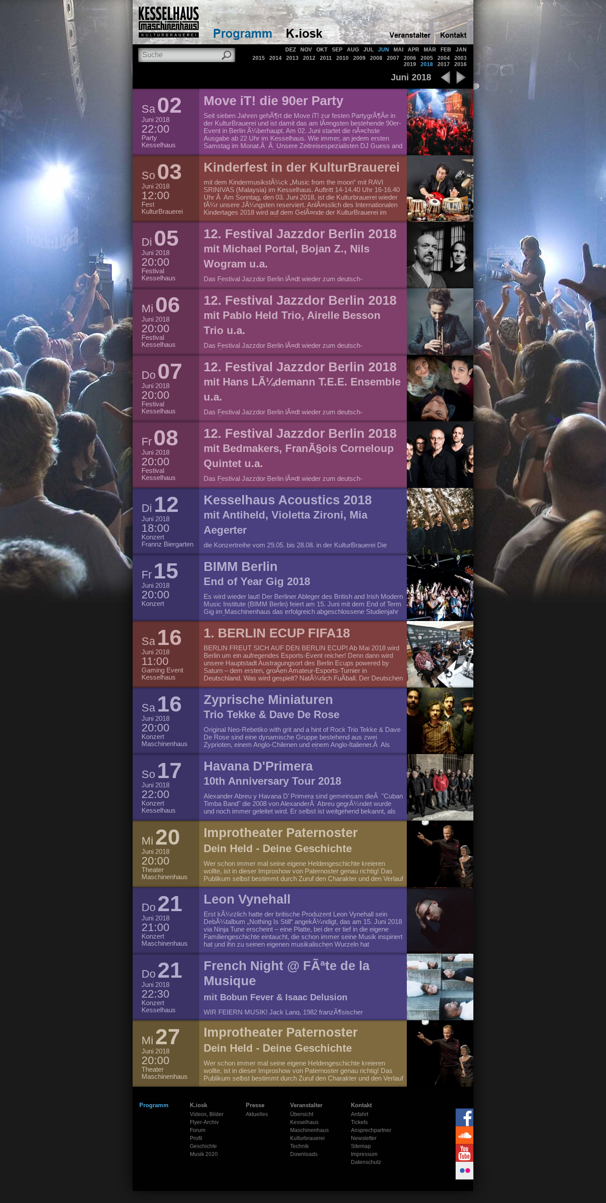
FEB (446, 50)
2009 (359, 58)
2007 (393, 58)
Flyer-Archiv (204, 1122)
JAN (461, 50)
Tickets (359, 1122)
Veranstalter (306, 1105)
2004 (443, 58)
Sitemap (361, 1146)
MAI (398, 50)
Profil (196, 1138)
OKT (321, 50)
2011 (326, 58)
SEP (337, 50)
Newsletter (364, 1138)
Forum (197, 1130)
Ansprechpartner (371, 1130)
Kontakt (361, 1105)
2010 (342, 58)
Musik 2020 (204, 1154)
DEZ (290, 50)
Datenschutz (366, 1162)
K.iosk (198, 1105)
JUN (383, 50)
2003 (460, 58)
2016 (460, 64)
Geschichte (203, 1146)
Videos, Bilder (207, 1114)
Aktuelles (257, 1114)
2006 (410, 58)
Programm (154, 1105)
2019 (410, 64)
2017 (443, 64)
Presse (255, 1105)
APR (413, 50)
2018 (427, 64)
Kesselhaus (304, 1122)
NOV (306, 50)
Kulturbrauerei (307, 1138)
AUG (353, 50)
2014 (275, 58)
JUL (368, 50)
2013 (292, 58)
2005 (427, 58)
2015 (258, 58)
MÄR (430, 50)
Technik (299, 1146)
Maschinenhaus (309, 1130)
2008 (376, 58)
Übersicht (301, 1114)
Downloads (304, 1154)
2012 (309, 58)
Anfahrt (359, 1114)
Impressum (364, 1154)
